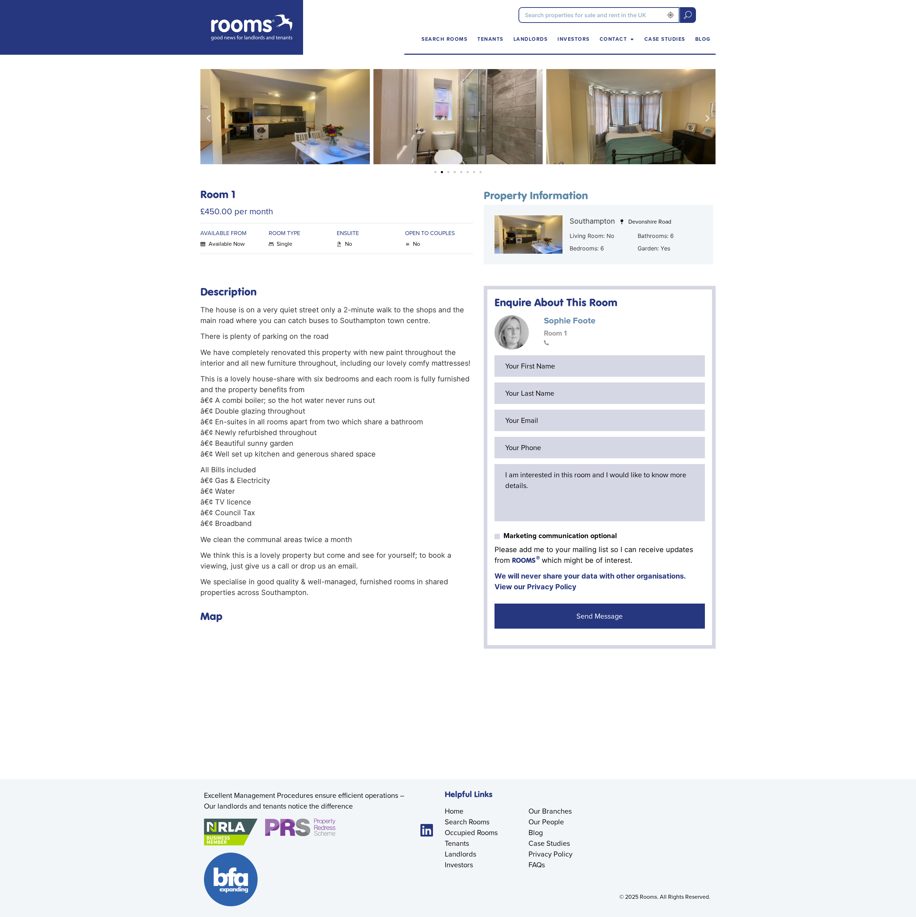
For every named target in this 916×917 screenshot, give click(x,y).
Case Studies (664, 39)
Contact (613, 39)
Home (454, 811)
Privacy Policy (551, 586)
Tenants (490, 39)
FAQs (536, 864)
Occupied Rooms (471, 832)
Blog (703, 39)
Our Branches (550, 811)
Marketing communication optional (560, 535)
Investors (573, 39)
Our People (546, 821)
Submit (688, 15)
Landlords (530, 39)
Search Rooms (444, 39)
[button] (208, 118)
